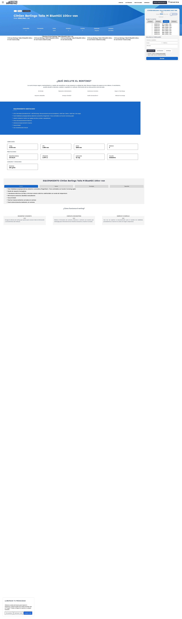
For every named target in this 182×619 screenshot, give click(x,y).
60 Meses (174, 21)
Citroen (19, 10)
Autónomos (128, 2)
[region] (18, 607)
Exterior (21, 186)
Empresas (146, 2)
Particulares (138, 2)
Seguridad (126, 186)
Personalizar (9, 613)
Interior (56, 186)
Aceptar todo (28, 613)
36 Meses (158, 21)
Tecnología (91, 186)
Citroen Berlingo (26, 10)
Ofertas (121, 2)
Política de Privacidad (160, 53)
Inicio (15, 11)
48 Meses (166, 21)
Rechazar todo (18, 613)
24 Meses (150, 21)
